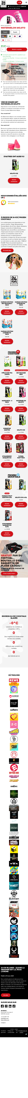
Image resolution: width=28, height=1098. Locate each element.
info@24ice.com (4, 1018)
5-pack (15, 32)
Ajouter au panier (17, 49)
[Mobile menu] (25, 2)
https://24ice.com (5, 1020)
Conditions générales (3, 1031)
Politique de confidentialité (11, 1031)
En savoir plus (7, 250)
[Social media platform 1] (2, 1007)
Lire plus (5, 995)
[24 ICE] (3, 3)
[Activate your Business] (26, 1034)
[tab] (4, 36)
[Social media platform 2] (6, 1007)
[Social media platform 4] (14, 1007)
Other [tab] (8, 40)
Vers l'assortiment (6, 25)
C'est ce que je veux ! (9, 573)
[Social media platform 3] (10, 1007)
